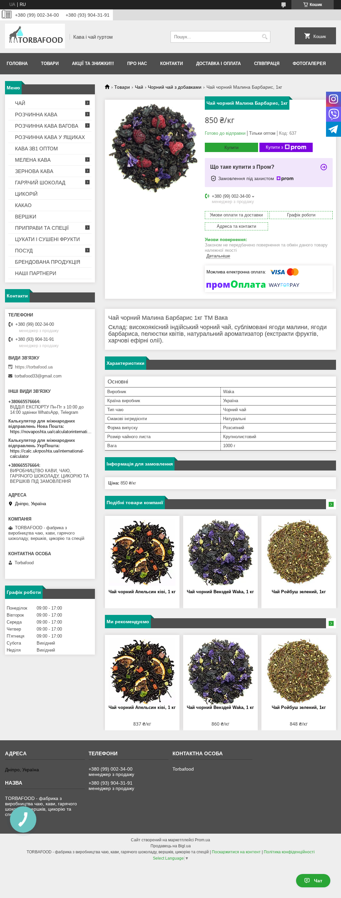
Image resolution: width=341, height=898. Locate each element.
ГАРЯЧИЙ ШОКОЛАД (40, 182)
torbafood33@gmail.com (38, 375)
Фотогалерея (309, 63)
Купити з (274, 147)
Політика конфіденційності (289, 852)
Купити (231, 147)
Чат (318, 880)
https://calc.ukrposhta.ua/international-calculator (47, 453)
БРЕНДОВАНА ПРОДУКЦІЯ (47, 262)
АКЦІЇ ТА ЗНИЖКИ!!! (93, 63)
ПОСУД (24, 250)
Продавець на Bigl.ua (171, 846)
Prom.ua (202, 840)
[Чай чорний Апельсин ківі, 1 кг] (142, 552)
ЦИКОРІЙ (26, 194)
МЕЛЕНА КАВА (33, 160)
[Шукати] (264, 37)
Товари (50, 63)
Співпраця (266, 63)
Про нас (137, 63)
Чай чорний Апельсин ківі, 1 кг (142, 591)
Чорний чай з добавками (174, 87)
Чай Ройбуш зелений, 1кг (299, 591)
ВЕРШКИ (25, 216)
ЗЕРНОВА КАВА (34, 171)
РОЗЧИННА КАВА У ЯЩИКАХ (50, 137)
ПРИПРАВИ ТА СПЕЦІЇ (42, 228)
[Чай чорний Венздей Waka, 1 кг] (220, 552)
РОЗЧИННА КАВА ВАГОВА (46, 126)
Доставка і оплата (218, 63)
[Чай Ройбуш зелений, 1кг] (298, 552)
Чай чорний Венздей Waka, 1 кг (220, 591)
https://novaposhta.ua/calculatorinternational (51, 431)
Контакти (171, 63)
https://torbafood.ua (34, 366)
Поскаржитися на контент (236, 852)
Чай (139, 87)
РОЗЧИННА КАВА (36, 114)
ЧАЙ (20, 103)
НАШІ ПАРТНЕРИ (35, 273)
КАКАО (23, 205)
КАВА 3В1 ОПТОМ (36, 148)
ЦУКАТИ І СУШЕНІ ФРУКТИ (47, 239)
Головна (17, 63)
